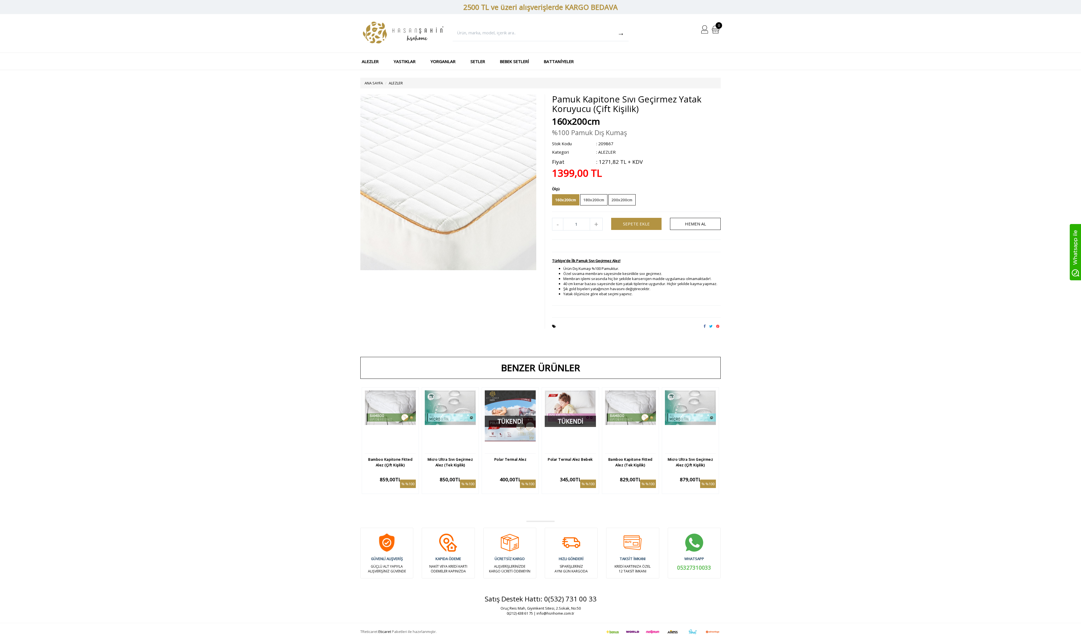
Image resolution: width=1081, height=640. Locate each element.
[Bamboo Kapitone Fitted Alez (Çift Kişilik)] (390, 420)
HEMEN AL (695, 224)
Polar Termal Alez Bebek (570, 459)
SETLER (477, 61)
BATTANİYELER (559, 61)
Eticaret (384, 631)
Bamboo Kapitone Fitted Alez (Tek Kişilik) (630, 462)
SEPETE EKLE (636, 224)
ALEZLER (370, 61)
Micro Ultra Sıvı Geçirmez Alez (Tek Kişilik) (450, 462)
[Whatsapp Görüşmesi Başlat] (1075, 251)
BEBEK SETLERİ (514, 61)
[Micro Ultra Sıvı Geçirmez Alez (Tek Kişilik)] (450, 420)
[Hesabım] (705, 29)
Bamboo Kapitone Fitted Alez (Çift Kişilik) (390, 462)
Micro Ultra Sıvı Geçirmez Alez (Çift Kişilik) (690, 462)
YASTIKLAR (405, 61)
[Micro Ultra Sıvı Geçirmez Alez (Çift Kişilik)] (690, 420)
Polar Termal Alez (510, 459)
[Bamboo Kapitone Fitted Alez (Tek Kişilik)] (630, 420)
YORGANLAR (442, 61)
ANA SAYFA (374, 83)
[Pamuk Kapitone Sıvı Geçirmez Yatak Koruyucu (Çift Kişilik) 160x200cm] (448, 181)
